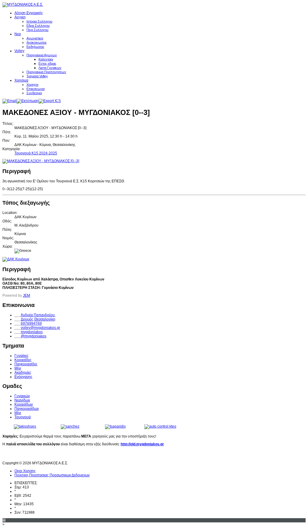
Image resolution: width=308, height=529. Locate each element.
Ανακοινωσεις (36, 42)
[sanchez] (70, 426)
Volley (19, 51)
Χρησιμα (21, 80)
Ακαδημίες (22, 372)
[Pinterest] (41, 455)
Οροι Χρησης (25, 471)
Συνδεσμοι (34, 93)
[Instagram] (29, 455)
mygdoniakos (32, 332)
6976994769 (31, 323)
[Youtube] (18, 455)
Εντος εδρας (47, 63)
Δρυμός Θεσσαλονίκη (38, 319)
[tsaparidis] (115, 426)
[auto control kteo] (160, 426)
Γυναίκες (21, 356)
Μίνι (17, 368)
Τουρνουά (22, 417)
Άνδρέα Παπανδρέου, (38, 315)
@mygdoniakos (33, 336)
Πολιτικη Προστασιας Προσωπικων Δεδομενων (52, 475)
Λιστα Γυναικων (49, 68)
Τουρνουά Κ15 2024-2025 (35, 153)
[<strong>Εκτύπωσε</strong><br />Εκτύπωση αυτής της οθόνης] (27, 101)
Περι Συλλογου (37, 30)
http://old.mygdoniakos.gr (142, 444)
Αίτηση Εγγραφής (28, 13)
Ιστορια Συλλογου (39, 21)
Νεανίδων (22, 400)
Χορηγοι (32, 84)
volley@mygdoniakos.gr (40, 328)
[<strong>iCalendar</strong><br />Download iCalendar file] (49, 101)
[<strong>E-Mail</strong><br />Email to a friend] (9, 101)
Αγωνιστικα (34, 38)
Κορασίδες (23, 360)
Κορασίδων (23, 404)
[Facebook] (7, 455)
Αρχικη (20, 17)
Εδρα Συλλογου (38, 25)
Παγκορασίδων (26, 409)
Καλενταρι (45, 59)
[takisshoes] (25, 426)
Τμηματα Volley (37, 76)
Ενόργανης (23, 377)
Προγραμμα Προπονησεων (46, 72)
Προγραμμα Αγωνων (41, 55)
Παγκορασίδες (26, 364)
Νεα (17, 34)
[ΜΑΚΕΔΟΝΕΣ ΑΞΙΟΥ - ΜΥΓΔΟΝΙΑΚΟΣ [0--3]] (40, 161)
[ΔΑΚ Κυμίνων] (15, 259)
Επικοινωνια (35, 89)
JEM (26, 295)
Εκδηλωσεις (35, 46)
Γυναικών (22, 396)
